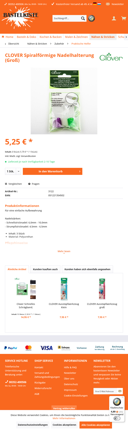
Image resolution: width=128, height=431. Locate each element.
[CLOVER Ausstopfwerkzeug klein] (64, 289)
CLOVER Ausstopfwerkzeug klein (64, 305)
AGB (36, 393)
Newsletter (117, 4)
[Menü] (123, 398)
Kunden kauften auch (45, 269)
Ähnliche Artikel (17, 269)
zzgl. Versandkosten (26, 156)
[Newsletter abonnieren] (120, 391)
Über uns (69, 378)
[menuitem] (74, 18)
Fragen (35, 183)
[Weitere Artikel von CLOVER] (111, 58)
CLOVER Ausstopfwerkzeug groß (102, 305)
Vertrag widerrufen (64, 408)
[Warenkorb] (123, 18)
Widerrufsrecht (43, 388)
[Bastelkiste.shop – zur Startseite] (20, 18)
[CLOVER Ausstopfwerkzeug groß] (102, 289)
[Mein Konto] (113, 18)
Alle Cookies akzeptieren (96, 424)
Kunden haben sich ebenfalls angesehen (87, 269)
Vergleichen (15, 183)
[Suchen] (83, 18)
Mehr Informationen (64, 418)
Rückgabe (40, 382)
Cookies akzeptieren (64, 424)
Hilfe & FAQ (70, 367)
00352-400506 (16, 4)
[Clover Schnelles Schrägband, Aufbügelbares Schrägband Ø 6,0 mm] (25, 289)
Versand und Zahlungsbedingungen (47, 374)
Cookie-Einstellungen (76, 395)
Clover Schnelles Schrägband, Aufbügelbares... (26, 305)
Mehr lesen (64, 251)
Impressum (70, 389)
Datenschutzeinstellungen (33, 424)
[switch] (117, 418)
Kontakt (38, 367)
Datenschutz (71, 384)
